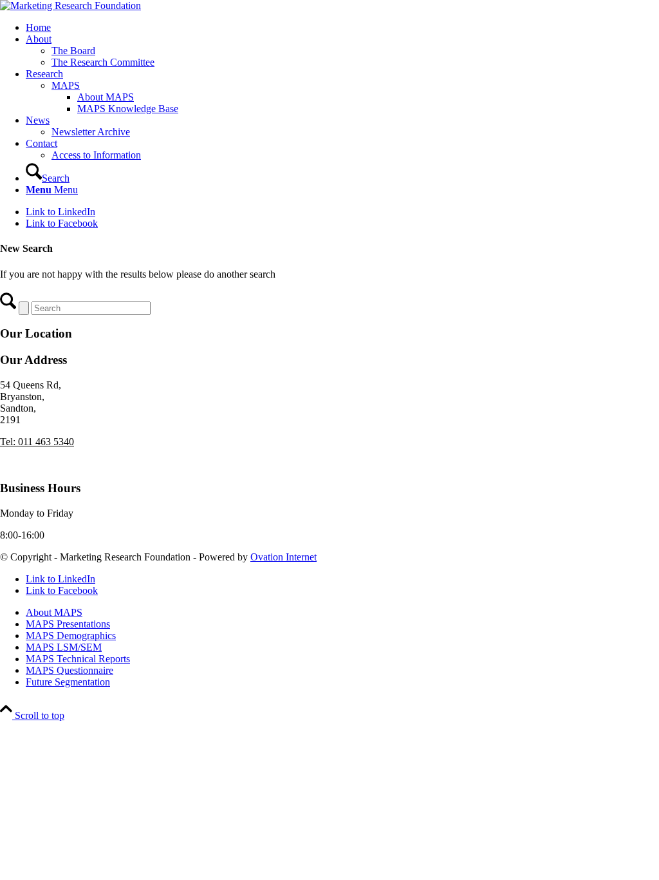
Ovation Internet (283, 556)
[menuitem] (342, 27)
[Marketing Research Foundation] (70, 5)
